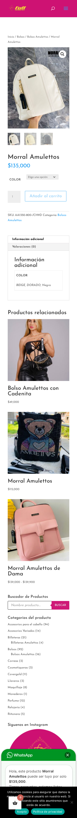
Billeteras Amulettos (24, 642)
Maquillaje (15, 687)
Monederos (15, 694)
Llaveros (13, 681)
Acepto (22, 811)
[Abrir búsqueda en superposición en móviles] (38, 605)
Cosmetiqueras (18, 667)
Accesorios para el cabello (25, 624)
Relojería (14, 707)
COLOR (15, 179)
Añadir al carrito (46, 196)
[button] (62, 54)
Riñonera (14, 714)
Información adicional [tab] (28, 239)
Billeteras (14, 637)
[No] (72, 802)
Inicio (11, 36)
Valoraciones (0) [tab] (24, 246)
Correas (13, 661)
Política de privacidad (47, 811)
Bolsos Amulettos (37, 36)
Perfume (13, 700)
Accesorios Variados (21, 631)
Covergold (15, 674)
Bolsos (20, 36)
